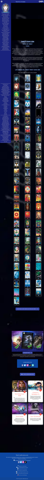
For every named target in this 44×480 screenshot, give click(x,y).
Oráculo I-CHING (5, 38)
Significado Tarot (5, 84)
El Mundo (5, 114)
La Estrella (5, 110)
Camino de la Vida (6, 92)
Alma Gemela (5, 127)
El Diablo (5, 109)
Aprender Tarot (5, 86)
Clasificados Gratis (5, 90)
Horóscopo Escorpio (5, 122)
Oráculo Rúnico (5, 37)
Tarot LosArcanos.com (22, 455)
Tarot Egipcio (5, 133)
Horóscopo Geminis (5, 118)
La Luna (5, 111)
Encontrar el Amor (5, 19)
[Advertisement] (5, 67)
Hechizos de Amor (5, 139)
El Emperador (5, 99)
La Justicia (5, 103)
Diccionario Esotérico (5, 87)
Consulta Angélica (6, 39)
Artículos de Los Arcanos (5, 91)
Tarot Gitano (5, 31)
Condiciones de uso (29, 458)
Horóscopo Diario (5, 44)
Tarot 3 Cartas (5, 27)
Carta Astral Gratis (5, 33)
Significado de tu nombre (5, 89)
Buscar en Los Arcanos (22, 466)
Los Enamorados (5, 101)
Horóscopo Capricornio (5, 124)
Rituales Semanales (5, 49)
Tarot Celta (5, 22)
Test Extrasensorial (5, 139)
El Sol (5, 112)
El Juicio (5, 113)
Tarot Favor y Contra (5, 28)
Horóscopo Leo (5, 120)
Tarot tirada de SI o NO (5, 29)
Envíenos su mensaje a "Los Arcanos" (22, 460)
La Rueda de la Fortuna (5, 104)
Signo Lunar (5, 40)
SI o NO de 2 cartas (5, 30)
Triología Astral (5, 36)
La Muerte (5, 107)
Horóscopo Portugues (5, 127)
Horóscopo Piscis (5, 126)
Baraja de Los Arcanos (5, 95)
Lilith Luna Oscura (5, 41)
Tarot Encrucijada (5, 23)
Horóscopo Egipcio (5, 136)
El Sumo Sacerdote (5, 100)
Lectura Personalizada (5, 13)
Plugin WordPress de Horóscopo (22, 473)
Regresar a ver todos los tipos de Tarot (27, 309)
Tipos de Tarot (5, 47)
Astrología (5, 85)
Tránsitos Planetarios (5, 34)
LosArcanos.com (25, 478)
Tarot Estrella (5, 26)
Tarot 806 (5, 141)
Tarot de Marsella (5, 133)
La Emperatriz (5, 98)
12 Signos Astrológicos (5, 129)
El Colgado (5, 106)
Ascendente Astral (5, 40)
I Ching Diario (5, 45)
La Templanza (5, 108)
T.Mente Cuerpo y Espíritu (5, 32)
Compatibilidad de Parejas (5, 128)
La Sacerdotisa (5, 98)
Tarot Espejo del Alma (5, 17)
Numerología (5, 138)
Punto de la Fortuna (5, 42)
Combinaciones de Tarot (5, 46)
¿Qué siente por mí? (5, 18)
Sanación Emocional (5, 20)
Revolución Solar (5, 34)
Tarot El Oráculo (5, 16)
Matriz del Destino (5, 48)
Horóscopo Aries (5, 116)
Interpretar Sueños (5, 88)
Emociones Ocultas (5, 86)
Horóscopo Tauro (5, 117)
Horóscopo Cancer (5, 119)
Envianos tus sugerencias (22, 470)
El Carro (5, 102)
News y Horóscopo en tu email (22, 467)
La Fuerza (5, 105)
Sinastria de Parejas (5, 35)
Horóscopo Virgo (5, 121)
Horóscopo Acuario (5, 125)
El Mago (5, 97)
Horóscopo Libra (5, 121)
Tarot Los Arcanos (20, 2)
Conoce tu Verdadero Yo (5, 15)
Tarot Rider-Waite (6, 132)
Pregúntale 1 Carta (5, 14)
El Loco (5, 96)
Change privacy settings (22, 459)
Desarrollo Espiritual (5, 21)
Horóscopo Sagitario (5, 123)
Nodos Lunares (5, 43)
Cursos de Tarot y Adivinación (5, 134)
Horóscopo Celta (5, 93)
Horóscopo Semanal (5, 46)
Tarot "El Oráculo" (35, 416)
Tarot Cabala (19, 416)
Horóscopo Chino (5, 137)
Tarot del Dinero (5, 24)
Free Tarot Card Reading (23, 475)
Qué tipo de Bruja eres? (5, 92)
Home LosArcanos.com (27, 374)
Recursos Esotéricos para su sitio (22, 471)
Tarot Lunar (6, 25)
